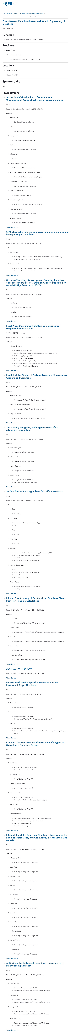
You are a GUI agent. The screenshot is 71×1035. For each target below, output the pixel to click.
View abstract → (12, 227)
